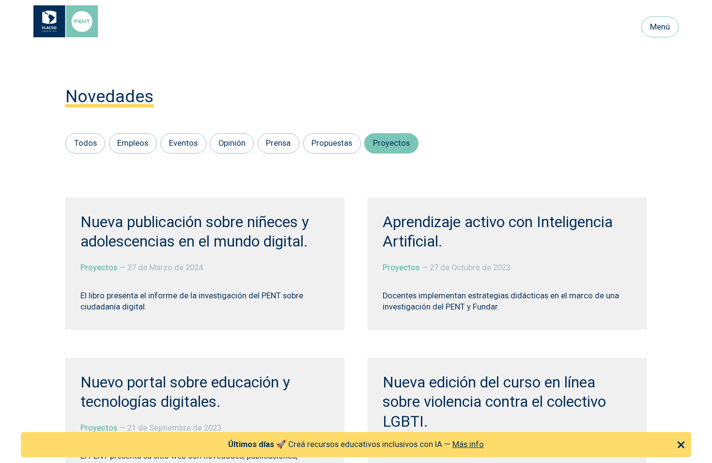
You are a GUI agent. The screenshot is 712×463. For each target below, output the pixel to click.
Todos (85, 143)
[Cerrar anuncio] (681, 444)
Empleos (132, 143)
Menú (660, 26)
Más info (468, 444)
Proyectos (391, 143)
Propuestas (331, 143)
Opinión (232, 143)
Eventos (183, 143)
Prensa (278, 143)
